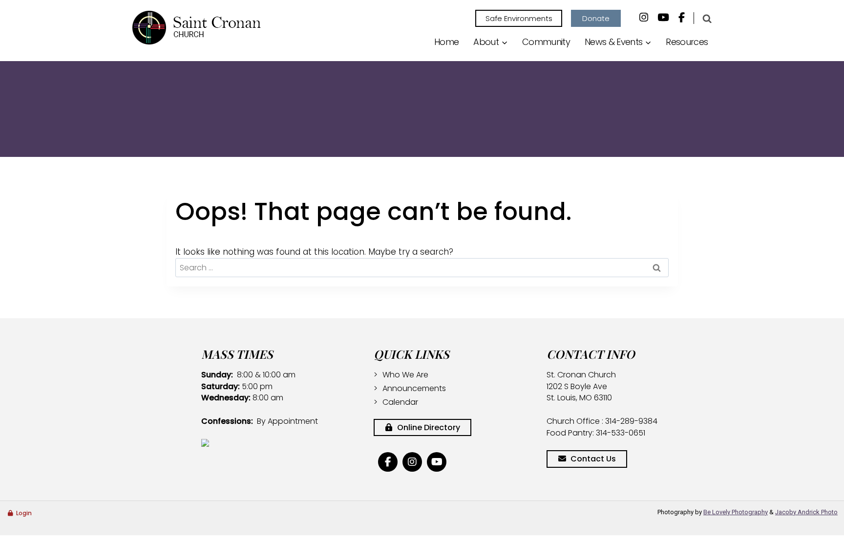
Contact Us (593, 458)
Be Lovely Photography (735, 512)
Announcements (414, 388)
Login (24, 513)
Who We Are (405, 374)
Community (546, 42)
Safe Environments (518, 18)
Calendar (400, 402)
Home (446, 42)
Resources (687, 42)
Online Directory (427, 427)
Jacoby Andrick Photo (806, 512)
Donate (596, 18)
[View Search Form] (706, 18)
